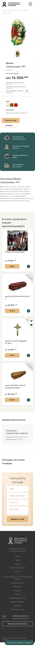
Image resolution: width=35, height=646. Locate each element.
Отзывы (17, 564)
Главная (17, 556)
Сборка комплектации (14, 252)
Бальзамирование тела (17, 598)
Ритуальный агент (17, 583)
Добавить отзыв (17, 519)
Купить (12, 266)
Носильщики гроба (17, 609)
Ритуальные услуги (15, 638)
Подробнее (9, 92)
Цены (17, 560)
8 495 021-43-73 (20, 616)
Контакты (17, 572)
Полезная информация (17, 568)
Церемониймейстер (17, 602)
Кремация (17, 590)
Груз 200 (17, 594)
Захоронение (17, 587)
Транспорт (17, 606)
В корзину (9, 125)
